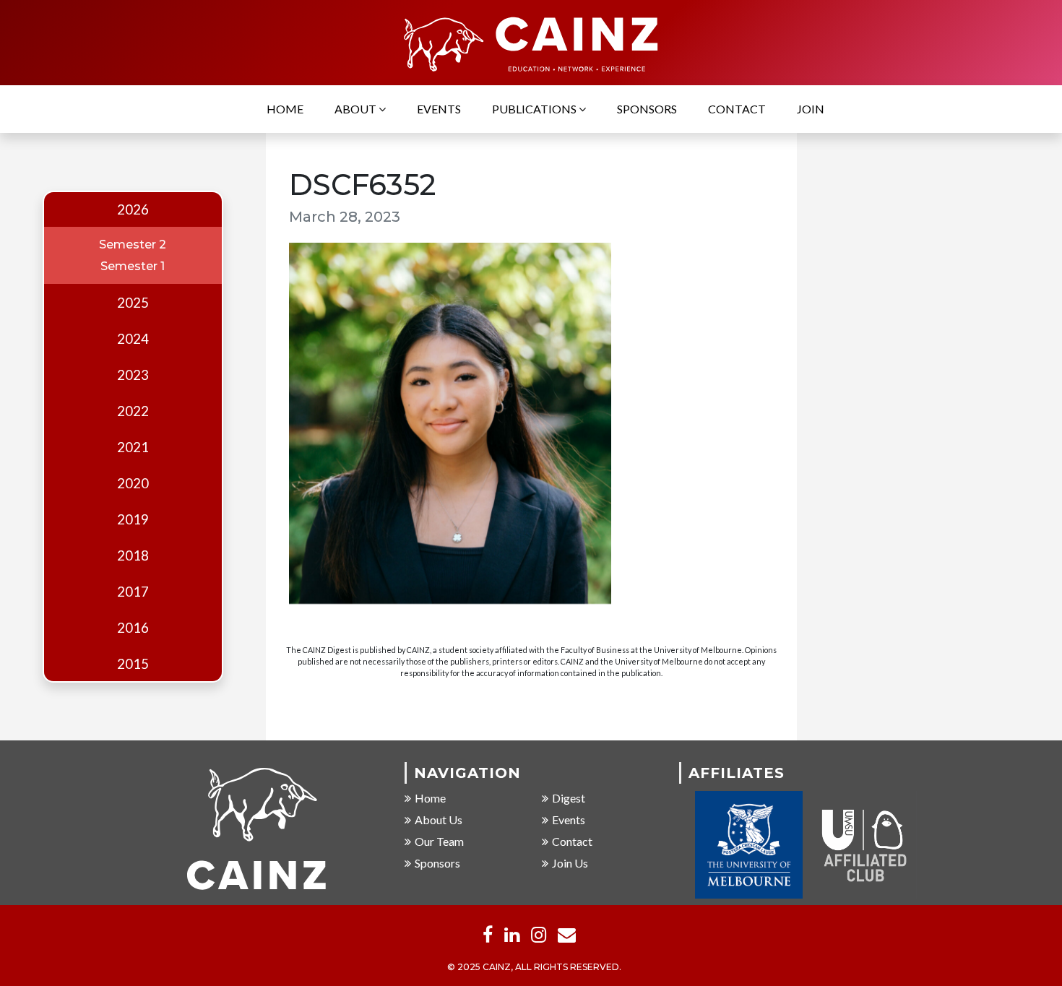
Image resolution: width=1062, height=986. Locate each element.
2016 (133, 628)
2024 (133, 339)
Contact (737, 109)
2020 (133, 483)
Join (810, 109)
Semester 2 (132, 244)
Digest (568, 798)
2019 (133, 519)
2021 (133, 447)
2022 (133, 411)
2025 (133, 303)
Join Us (570, 863)
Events (439, 109)
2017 (133, 592)
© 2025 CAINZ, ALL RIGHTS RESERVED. (534, 966)
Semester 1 (132, 266)
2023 (133, 375)
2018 (133, 555)
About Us (438, 819)
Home (285, 109)
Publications (535, 109)
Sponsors (647, 109)
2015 (133, 664)
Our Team (439, 841)
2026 (133, 209)
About (356, 109)
